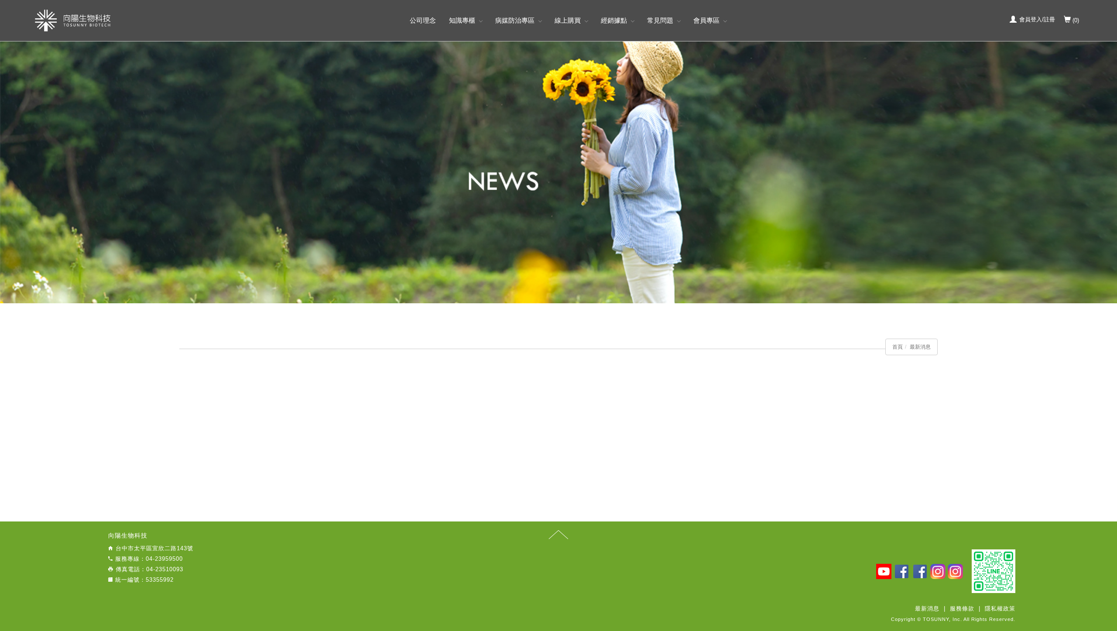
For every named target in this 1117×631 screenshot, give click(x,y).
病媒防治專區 (515, 20)
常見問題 (660, 20)
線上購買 (568, 20)
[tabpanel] (558, 172)
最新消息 (920, 347)
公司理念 (423, 20)
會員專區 (706, 20)
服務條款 (962, 608)
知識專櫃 (462, 20)
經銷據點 (614, 20)
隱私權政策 (1000, 608)
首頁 (897, 347)
